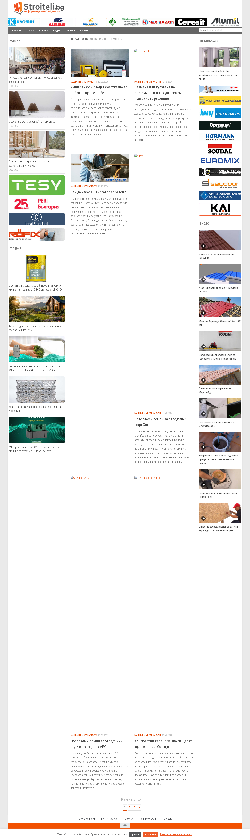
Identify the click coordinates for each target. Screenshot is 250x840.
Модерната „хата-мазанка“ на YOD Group (32, 121)
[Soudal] (220, 152)
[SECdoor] (220, 186)
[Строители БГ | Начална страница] (38, 8)
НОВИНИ (43, 30)
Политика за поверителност (176, 834)
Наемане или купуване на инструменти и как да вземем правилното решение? (158, 93)
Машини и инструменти (84, 81)
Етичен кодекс (109, 819)
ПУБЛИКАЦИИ (209, 41)
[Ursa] (57, 25)
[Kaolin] (24, 25)
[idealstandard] (37, 224)
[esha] (124, 25)
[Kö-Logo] (91, 25)
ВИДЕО (57, 30)
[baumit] (220, 92)
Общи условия (148, 819)
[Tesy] (37, 194)
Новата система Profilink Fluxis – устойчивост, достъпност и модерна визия (218, 75)
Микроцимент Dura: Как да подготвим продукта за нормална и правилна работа (218, 459)
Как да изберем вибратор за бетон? (98, 192)
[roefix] (37, 239)
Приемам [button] (135, 834)
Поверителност (86, 819)
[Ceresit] (191, 25)
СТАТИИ (30, 30)
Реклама (129, 819)
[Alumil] (225, 25)
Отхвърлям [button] (150, 834)
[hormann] (220, 140)
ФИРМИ (84, 30)
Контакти (167, 819)
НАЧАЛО (16, 30)
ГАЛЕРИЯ (70, 30)
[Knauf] (220, 117)
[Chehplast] (158, 25)
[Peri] (37, 209)
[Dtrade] (220, 175)
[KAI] (220, 214)
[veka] (220, 199)
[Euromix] (220, 164)
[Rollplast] (220, 104)
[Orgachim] (220, 129)
